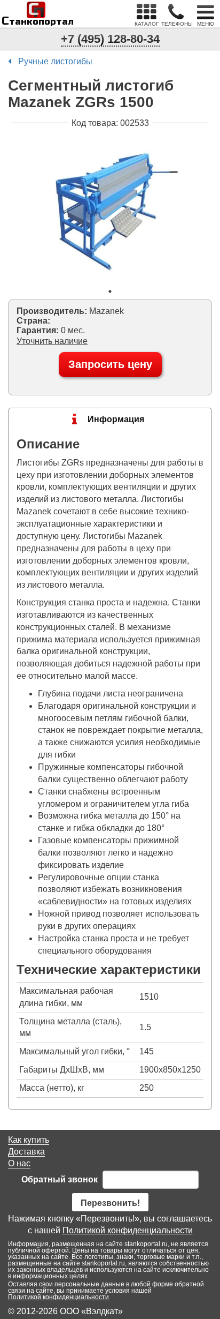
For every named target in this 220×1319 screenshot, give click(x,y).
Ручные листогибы (55, 61)
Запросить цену (110, 364)
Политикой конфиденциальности (127, 1230)
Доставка (26, 1151)
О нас (19, 1163)
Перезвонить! (110, 1203)
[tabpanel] (110, 206)
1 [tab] (110, 291)
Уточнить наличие (52, 341)
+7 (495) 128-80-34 (110, 39)
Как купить (28, 1139)
